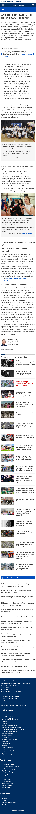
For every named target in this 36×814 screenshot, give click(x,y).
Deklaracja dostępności (9, 698)
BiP (3, 700)
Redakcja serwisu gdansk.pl (10, 696)
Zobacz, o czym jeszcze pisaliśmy (14, 357)
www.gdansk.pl (27, 158)
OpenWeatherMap (20, 706)
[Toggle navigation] (3, 5)
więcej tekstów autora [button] (7, 349)
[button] (33, 5)
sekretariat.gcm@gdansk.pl (13, 691)
